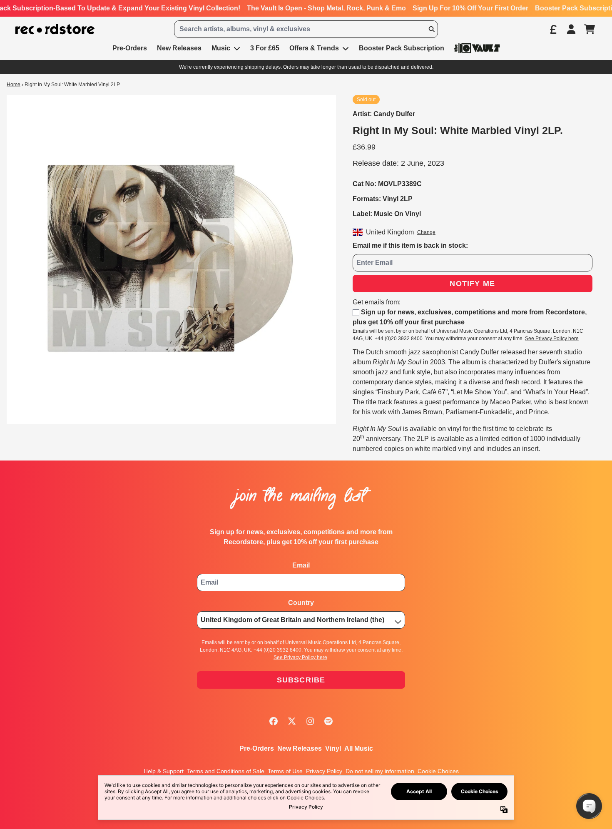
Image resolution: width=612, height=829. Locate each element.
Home (13, 84)
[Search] (431, 29)
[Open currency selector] (553, 29)
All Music (358, 748)
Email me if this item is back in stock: (410, 245)
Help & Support (164, 771)
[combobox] (306, 29)
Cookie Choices (438, 771)
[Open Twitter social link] (292, 721)
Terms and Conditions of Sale (225, 771)
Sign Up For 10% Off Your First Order (470, 8)
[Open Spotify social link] (328, 721)
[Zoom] (171, 259)
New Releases (299, 748)
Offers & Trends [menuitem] (314, 48)
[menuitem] (477, 48)
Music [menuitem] (220, 48)
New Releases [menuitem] (179, 48)
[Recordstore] (55, 29)
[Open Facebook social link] (273, 721)
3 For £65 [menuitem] (264, 48)
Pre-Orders (256, 748)
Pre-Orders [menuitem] (129, 48)
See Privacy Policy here (552, 338)
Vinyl (333, 748)
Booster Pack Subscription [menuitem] (401, 48)
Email (301, 565)
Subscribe (301, 680)
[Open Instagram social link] (310, 721)
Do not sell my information (380, 771)
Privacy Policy (324, 771)
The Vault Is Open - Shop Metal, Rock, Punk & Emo (326, 8)
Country (301, 602)
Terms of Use (285, 771)
